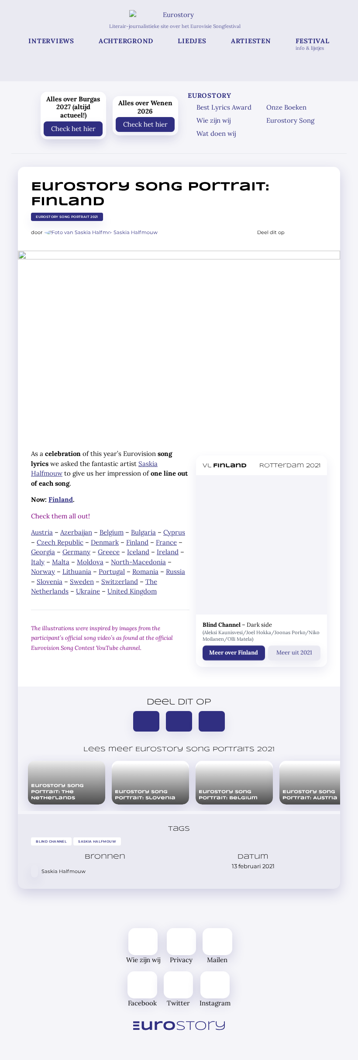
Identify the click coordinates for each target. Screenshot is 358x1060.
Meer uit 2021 (294, 652)
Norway (43, 571)
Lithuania (76, 571)
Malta (60, 562)
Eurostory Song (290, 120)
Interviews (51, 41)
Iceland (138, 552)
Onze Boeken (286, 107)
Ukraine (88, 591)
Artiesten (251, 41)
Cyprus (174, 532)
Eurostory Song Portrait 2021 (67, 217)
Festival (313, 44)
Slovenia (49, 581)
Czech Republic (60, 542)
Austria (42, 532)
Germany (76, 552)
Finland (60, 499)
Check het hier (73, 128)
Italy (38, 562)
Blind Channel (51, 841)
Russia (175, 571)
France (166, 542)
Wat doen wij (216, 133)
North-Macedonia (138, 562)
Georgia (43, 552)
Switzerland (119, 581)
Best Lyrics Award (223, 107)
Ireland (168, 552)
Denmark (105, 542)
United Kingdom (132, 591)
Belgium (112, 532)
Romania (145, 571)
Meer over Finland (233, 652)
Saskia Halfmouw (136, 232)
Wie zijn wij (213, 120)
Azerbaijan (76, 532)
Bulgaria (143, 532)
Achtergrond (126, 41)
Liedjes (192, 41)
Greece (109, 552)
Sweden (82, 581)
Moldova (90, 562)
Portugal (112, 571)
